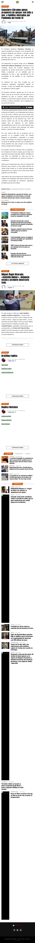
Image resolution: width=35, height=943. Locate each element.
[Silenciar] (26, 107)
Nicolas (10, 287)
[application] (17, 107)
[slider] (30, 107)
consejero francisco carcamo (21, 189)
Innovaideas (17, 940)
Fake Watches (5, 424)
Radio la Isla (11, 360)
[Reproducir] (4, 107)
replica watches (6, 416)
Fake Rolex (4, 365)
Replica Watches (6, 420)
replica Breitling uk (7, 372)
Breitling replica (6, 368)
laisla (9, 22)
